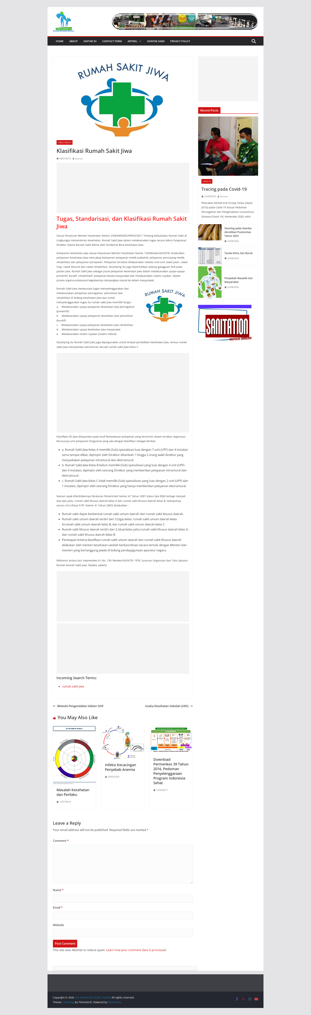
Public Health (64, 142)
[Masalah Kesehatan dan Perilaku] (74, 729)
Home (60, 41)
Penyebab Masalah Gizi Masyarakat (238, 280)
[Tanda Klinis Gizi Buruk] (210, 255)
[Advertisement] (123, 188)
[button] (139, 41)
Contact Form (112, 41)
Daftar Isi (90, 41)
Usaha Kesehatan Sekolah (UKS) (166, 706)
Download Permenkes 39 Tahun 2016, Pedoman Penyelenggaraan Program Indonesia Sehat (170, 771)
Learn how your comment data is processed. (136, 950)
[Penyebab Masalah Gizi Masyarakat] (210, 282)
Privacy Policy (180, 41)
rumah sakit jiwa (73, 686)
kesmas (79, 158)
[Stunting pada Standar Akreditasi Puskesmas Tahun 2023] (210, 234)
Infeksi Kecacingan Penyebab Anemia (120, 767)
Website (58, 925)
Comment (61, 841)
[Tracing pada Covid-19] (228, 146)
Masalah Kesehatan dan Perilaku (73, 792)
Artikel (133, 41)
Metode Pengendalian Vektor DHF (80, 706)
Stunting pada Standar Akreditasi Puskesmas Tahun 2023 (238, 232)
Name (58, 890)
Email (58, 907)
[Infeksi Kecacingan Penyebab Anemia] (122, 729)
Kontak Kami (155, 41)
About (73, 41)
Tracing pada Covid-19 (224, 189)
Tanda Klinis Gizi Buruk (238, 253)
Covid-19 (207, 181)
